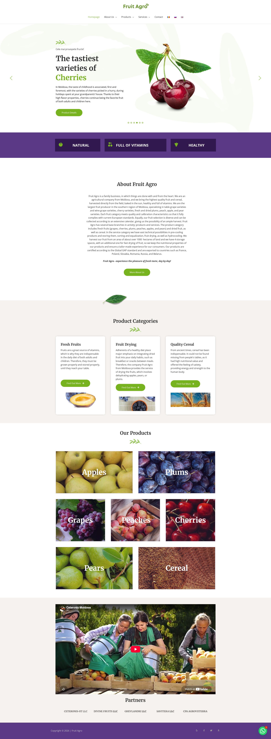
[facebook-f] (206, 730)
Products (126, 16)
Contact (159, 16)
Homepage (94, 16)
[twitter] (213, 730)
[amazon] (219, 730)
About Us (109, 16)
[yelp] (199, 730)
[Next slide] (260, 78)
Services (142, 16)
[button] (263, 731)
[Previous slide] (11, 78)
